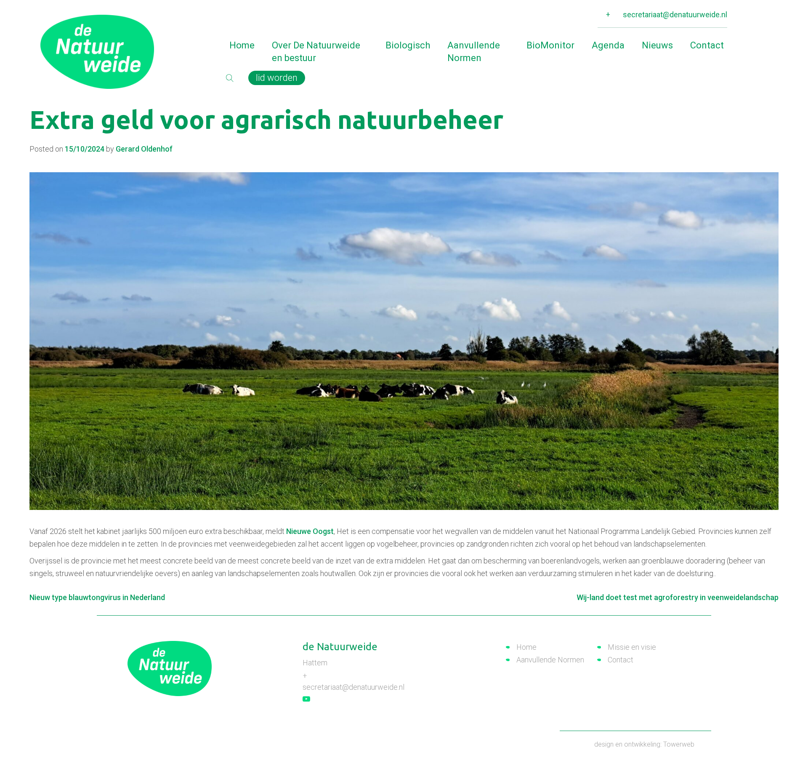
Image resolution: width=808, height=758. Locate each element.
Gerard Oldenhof (144, 148)
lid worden (277, 77)
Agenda (608, 45)
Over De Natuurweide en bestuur (316, 51)
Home (242, 45)
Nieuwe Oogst (310, 531)
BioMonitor (550, 45)
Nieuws (657, 45)
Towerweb (678, 744)
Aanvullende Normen (473, 51)
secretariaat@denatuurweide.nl (675, 14)
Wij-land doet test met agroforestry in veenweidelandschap (678, 597)
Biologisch (407, 45)
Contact (707, 45)
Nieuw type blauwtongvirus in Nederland (97, 597)
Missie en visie (632, 647)
